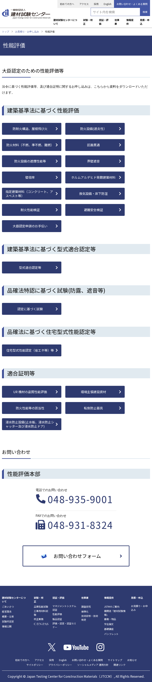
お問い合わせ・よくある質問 (132, 4)
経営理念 (6, 611)
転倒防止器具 (93, 408)
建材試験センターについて (65, 21)
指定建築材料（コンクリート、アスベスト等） (29, 193)
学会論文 (109, 624)
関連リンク (119, 664)
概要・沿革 (8, 616)
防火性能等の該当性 (30, 408)
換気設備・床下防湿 (93, 193)
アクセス (84, 4)
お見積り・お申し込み (27, 31)
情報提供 (129, 21)
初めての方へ (67, 4)
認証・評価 (103, 21)
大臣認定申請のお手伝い (30, 226)
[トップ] (26, 12)
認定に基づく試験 (30, 308)
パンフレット (111, 634)
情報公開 (6, 626)
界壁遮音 (93, 161)
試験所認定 (8, 621)
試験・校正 (88, 21)
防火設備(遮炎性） (93, 128)
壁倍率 (30, 177)
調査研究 (86, 606)
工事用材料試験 (41, 612)
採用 (96, 4)
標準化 (84, 611)
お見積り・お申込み (139, 607)
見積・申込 (144, 21)
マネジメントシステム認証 (64, 607)
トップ (5, 31)
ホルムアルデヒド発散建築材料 (93, 177)
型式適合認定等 (30, 267)
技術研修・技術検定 (89, 617)
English (107, 4)
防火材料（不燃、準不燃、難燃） (30, 144)
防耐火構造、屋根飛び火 (30, 128)
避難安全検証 (93, 209)
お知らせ (132, 660)
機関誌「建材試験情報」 (114, 612)
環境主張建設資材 (93, 391)
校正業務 (38, 619)
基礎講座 (109, 629)
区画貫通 (93, 144)
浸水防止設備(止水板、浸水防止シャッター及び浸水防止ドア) (30, 424)
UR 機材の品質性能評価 (30, 391)
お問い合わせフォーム (77, 555)
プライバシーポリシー (60, 664)
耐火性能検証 (30, 209)
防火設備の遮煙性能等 (30, 161)
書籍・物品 (110, 619)
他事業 (117, 21)
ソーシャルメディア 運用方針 (92, 664)
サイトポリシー (35, 664)
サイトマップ (115, 660)
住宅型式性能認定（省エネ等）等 (30, 350)
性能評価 (57, 614)
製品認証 (57, 619)
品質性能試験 (41, 606)
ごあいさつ (8, 606)
